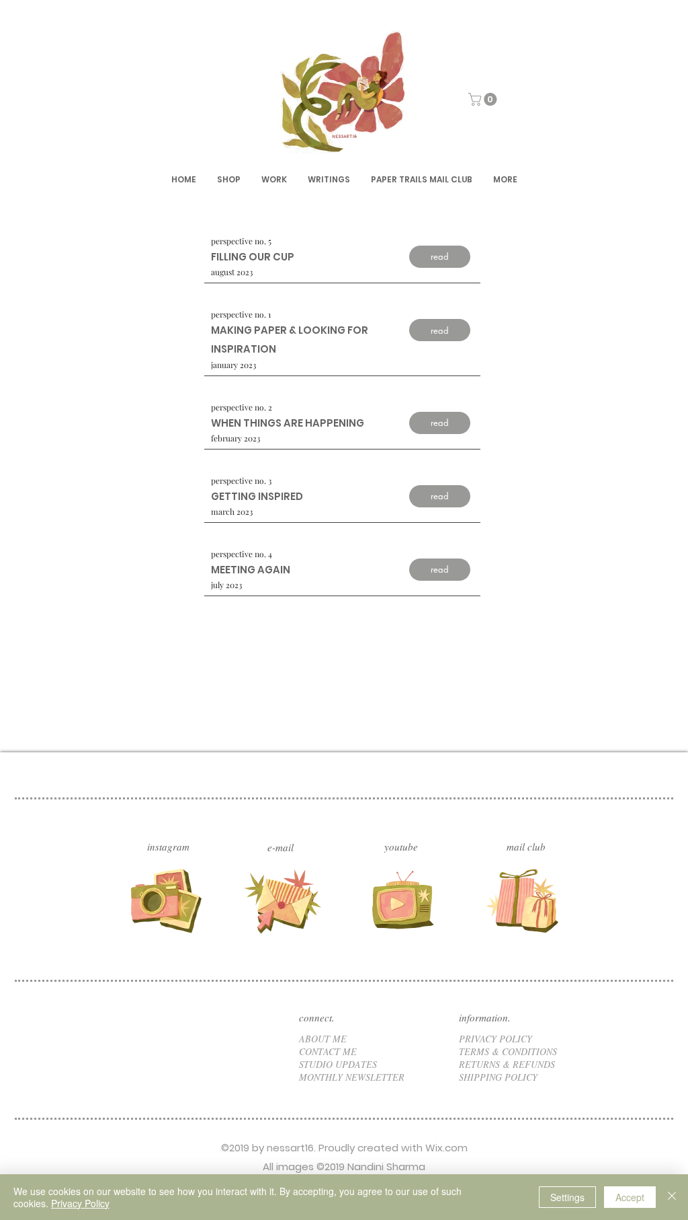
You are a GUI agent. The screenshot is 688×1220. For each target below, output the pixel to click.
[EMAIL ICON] (284, 900)
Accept (629, 1197)
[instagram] (165, 900)
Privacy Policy (80, 1203)
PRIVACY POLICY (495, 1038)
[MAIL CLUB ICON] (523, 900)
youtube (401, 846)
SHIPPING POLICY (498, 1077)
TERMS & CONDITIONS (508, 1051)
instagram (168, 846)
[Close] (672, 1197)
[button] (484, 99)
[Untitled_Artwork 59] (404, 900)
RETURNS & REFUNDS (507, 1064)
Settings (567, 1197)
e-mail (280, 847)
